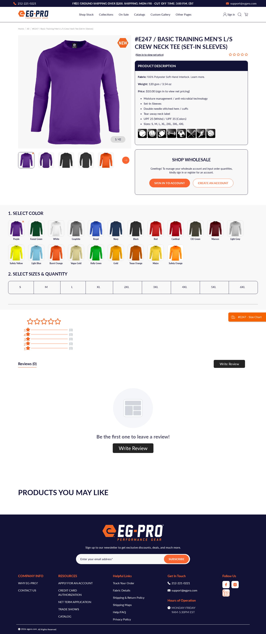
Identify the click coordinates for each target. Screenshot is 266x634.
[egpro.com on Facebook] (226, 587)
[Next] (125, 160)
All (28, 28)
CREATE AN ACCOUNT (213, 183)
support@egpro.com (184, 590)
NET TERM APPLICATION (74, 602)
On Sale (124, 14)
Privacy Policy (122, 619)
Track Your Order (123, 583)
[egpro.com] (33, 15)
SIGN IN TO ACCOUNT (169, 183)
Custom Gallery (160, 14)
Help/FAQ (119, 612)
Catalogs (139, 14)
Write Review (229, 364)
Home (21, 28)
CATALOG (64, 616)
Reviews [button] (27, 364)
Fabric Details (121, 590)
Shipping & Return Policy (128, 597)
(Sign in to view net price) (150, 54)
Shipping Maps (122, 604)
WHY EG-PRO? (28, 583)
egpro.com (32, 629)
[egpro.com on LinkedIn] (226, 595)
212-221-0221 (181, 583)
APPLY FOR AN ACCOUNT (75, 583)
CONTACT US (27, 590)
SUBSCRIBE (176, 559)
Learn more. (198, 76)
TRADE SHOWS (68, 609)
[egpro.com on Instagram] (235, 587)
